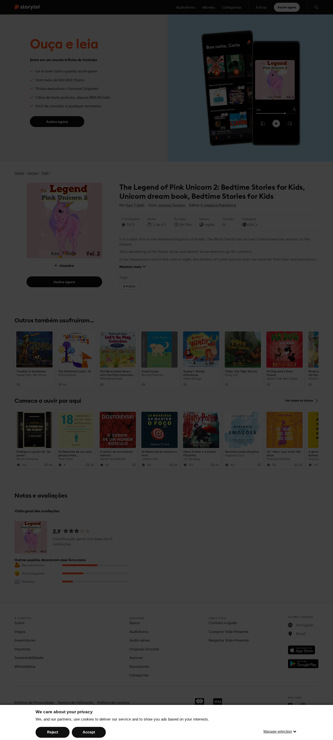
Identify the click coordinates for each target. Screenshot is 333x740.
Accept (89, 732)
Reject (52, 732)
